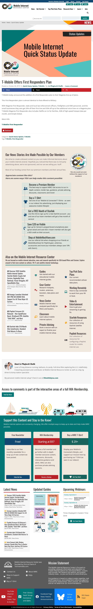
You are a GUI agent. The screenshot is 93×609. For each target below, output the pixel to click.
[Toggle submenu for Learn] (82, 9)
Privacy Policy (48, 607)
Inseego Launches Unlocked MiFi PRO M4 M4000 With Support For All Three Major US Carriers (17, 298)
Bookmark (8, 130)
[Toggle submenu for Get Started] (45, 9)
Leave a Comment (71, 86)
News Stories (19, 287)
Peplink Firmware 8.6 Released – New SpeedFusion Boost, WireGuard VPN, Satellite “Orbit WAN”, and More (18, 315)
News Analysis (11, 287)
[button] (87, 13)
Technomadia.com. (22, 566)
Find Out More (8, 394)
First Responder (17, 139)
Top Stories (19, 507)
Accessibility (77, 607)
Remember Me (38, 18)
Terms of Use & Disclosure (63, 607)
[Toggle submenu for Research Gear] (74, 9)
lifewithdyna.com (51, 378)
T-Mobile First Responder (12, 124)
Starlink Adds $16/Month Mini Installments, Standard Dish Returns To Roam (17, 329)
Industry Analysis (21, 285)
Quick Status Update (30, 86)
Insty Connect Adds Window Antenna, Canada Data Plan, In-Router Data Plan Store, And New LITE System (16, 544)
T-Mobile (41, 86)
